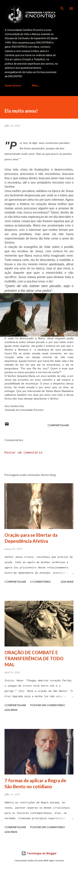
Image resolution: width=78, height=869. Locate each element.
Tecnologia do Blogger (41, 853)
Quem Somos (13, 85)
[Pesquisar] (62, 7)
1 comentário (40, 581)
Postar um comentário (23, 452)
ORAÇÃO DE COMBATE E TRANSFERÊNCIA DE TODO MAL (34, 658)
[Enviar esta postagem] (7, 425)
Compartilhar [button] (58, 425)
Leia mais (67, 581)
